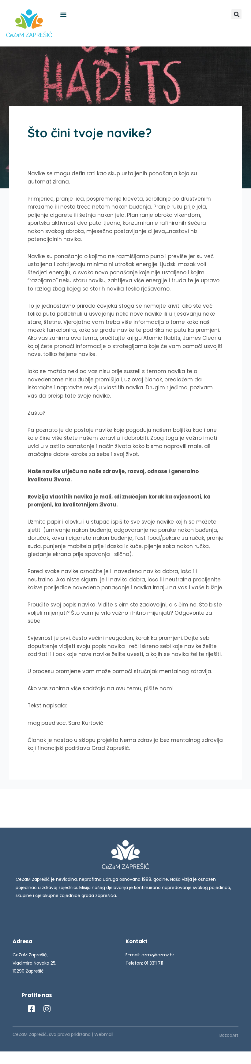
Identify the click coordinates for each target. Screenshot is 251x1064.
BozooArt (228, 1035)
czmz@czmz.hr (157, 955)
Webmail (103, 1034)
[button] (63, 14)
